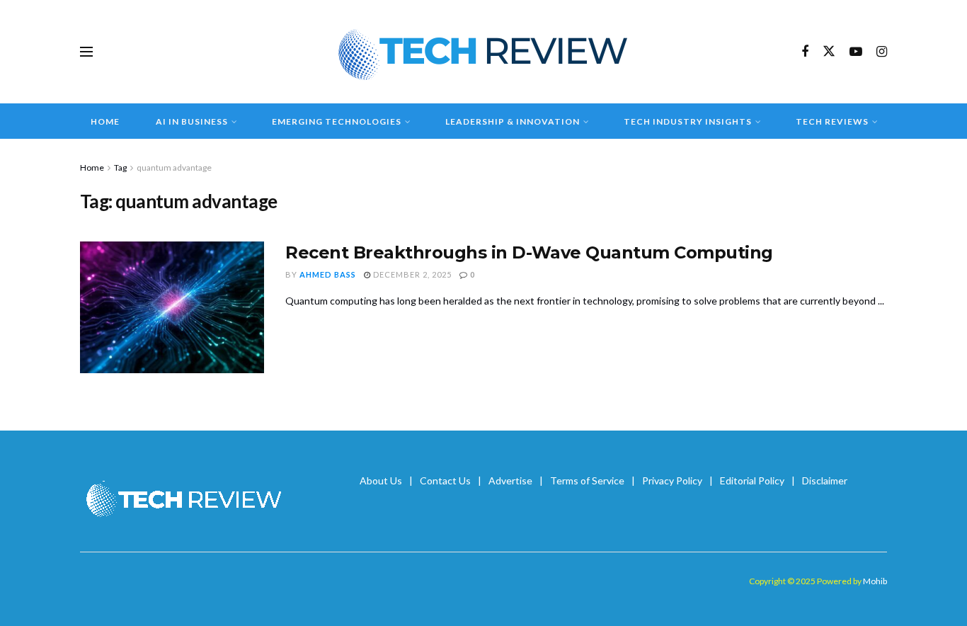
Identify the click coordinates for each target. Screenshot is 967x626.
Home (105, 121)
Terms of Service (587, 480)
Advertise (510, 480)
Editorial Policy (752, 480)
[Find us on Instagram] (881, 52)
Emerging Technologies (336, 121)
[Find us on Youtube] (855, 52)
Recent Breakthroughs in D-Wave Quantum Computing (529, 252)
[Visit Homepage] (484, 51)
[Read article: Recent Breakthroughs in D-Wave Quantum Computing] (172, 307)
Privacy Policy (672, 480)
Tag (120, 167)
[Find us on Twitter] (829, 51)
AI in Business (192, 121)
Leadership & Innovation (512, 121)
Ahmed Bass (327, 274)
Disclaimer (824, 480)
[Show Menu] (86, 52)
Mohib (875, 581)
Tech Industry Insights (688, 121)
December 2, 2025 (411, 274)
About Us (381, 480)
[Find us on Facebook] (804, 52)
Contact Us (445, 480)
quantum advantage (174, 167)
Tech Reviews (832, 121)
